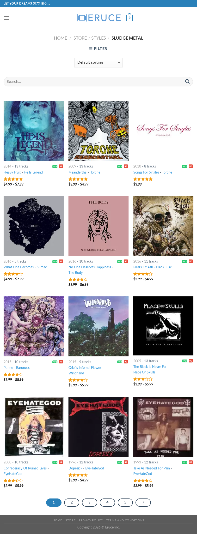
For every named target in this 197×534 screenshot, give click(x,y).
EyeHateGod (13, 474)
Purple (8, 368)
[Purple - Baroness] (34, 326)
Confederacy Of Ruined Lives (25, 468)
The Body (75, 273)
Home (60, 38)
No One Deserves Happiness (89, 267)
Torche (95, 172)
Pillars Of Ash (143, 267)
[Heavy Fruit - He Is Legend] (34, 131)
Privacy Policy (91, 520)
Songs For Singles (146, 172)
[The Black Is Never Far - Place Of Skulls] (163, 325)
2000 (7, 462)
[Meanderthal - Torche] (98, 131)
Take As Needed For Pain (151, 468)
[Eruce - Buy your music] (98, 18)
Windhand (76, 373)
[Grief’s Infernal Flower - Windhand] (98, 326)
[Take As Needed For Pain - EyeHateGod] (163, 427)
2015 (7, 362)
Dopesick (75, 468)
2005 (137, 361)
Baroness (23, 368)
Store (80, 38)
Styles (98, 38)
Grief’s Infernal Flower (84, 368)
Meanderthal (77, 172)
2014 (7, 166)
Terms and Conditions (125, 520)
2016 (7, 261)
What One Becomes (19, 267)
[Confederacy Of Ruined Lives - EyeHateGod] (34, 427)
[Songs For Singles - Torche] (163, 131)
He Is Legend (33, 172)
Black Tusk (164, 267)
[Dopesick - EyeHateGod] (98, 427)
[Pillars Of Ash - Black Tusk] (163, 226)
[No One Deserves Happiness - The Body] (98, 226)
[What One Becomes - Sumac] (34, 226)
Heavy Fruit (12, 172)
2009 (72, 166)
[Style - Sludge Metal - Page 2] (143, 502)
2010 (137, 166)
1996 (72, 462)
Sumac (42, 267)
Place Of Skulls (144, 372)
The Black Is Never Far (149, 367)
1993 (137, 462)
